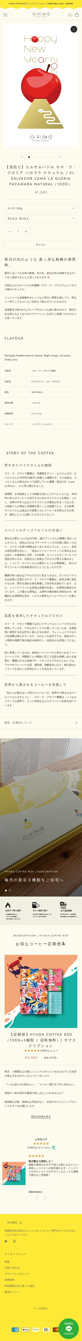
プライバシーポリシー (17, 1274)
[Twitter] (6, 1241)
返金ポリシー (12, 1292)
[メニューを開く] (5, 14)
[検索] (70, 14)
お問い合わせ (12, 1268)
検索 (7, 1262)
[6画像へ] (49, 157)
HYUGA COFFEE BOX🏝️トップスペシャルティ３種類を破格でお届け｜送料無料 (41, 3)
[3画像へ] (37, 157)
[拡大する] (74, 29)
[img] (41, 1144)
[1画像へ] (29, 157)
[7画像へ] (53, 157)
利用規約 (9, 1280)
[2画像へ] (33, 157)
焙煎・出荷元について (18, 722)
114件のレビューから (39, 1147)
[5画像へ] (45, 157)
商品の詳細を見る (41, 1116)
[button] (38, 1198)
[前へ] (22, 157)
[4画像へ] (41, 157)
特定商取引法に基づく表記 (19, 1286)
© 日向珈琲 (40, 1308)
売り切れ (41, 244)
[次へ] (60, 157)
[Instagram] (14, 1241)
